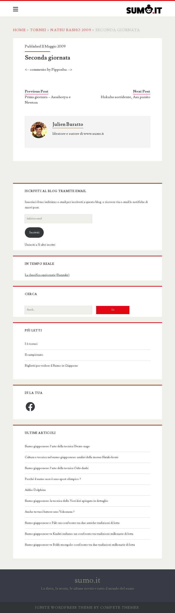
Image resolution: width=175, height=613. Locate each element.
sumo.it (87, 580)
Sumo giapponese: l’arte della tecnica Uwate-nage (57, 446)
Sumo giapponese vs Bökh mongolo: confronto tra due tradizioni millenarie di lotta (80, 545)
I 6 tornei (31, 344)
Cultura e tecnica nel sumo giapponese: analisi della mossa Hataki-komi (71, 457)
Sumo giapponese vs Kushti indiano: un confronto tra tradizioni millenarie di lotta (79, 534)
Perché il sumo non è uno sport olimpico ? (53, 479)
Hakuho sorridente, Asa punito (125, 97)
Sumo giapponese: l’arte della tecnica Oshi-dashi (56, 468)
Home (19, 30)
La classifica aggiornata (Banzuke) (47, 275)
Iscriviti (34, 232)
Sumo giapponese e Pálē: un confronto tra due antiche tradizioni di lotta (72, 523)
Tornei (38, 30)
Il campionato (34, 355)
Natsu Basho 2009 (70, 30)
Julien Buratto (67, 124)
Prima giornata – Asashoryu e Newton (48, 100)
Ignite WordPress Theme (64, 607)
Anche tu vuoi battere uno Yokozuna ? (50, 512)
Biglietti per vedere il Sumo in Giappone (51, 366)
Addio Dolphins (35, 490)
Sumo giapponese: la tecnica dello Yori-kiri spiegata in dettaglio (66, 501)
